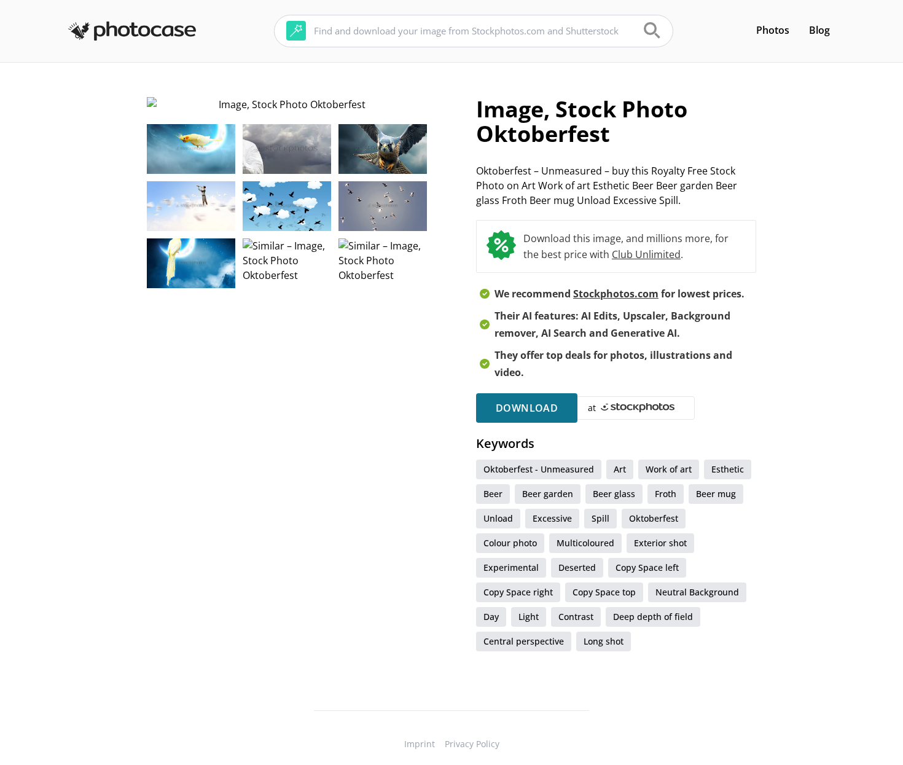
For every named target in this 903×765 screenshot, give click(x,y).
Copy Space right (518, 592)
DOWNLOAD (527, 408)
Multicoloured (585, 543)
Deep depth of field (653, 616)
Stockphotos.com (616, 293)
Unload (498, 518)
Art (620, 469)
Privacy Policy (472, 744)
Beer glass (614, 494)
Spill (600, 518)
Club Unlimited (646, 254)
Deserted (577, 567)
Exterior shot (660, 543)
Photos (772, 30)
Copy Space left (647, 567)
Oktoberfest (653, 518)
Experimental (511, 567)
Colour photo (510, 543)
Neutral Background (697, 592)
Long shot (604, 641)
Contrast (575, 616)
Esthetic (727, 469)
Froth (665, 494)
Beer (492, 494)
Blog (819, 30)
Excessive (552, 518)
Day (491, 616)
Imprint (419, 744)
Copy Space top (604, 592)
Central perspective (523, 641)
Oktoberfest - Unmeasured (538, 469)
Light (528, 616)
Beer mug (716, 494)
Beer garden (547, 494)
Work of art (669, 469)
